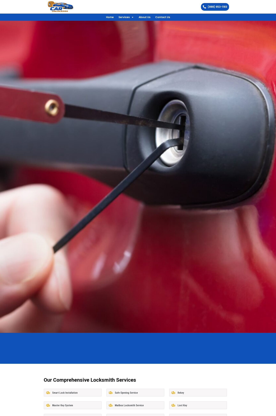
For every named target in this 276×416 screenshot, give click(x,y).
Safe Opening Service (126, 392)
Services (124, 17)
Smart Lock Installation (65, 392)
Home (110, 17)
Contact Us (162, 17)
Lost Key (182, 405)
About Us (144, 17)
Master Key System (62, 405)
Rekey (181, 392)
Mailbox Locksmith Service (129, 405)
